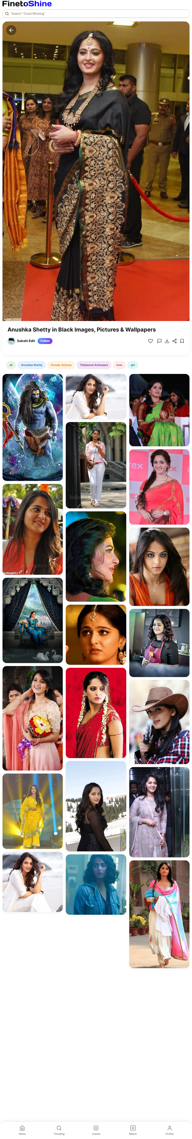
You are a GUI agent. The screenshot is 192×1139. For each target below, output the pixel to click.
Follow (45, 341)
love (119, 365)
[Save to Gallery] (57, 388)
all (11, 365)
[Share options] (57, 379)
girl (133, 365)
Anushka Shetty (31, 365)
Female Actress (61, 365)
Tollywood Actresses (94, 365)
